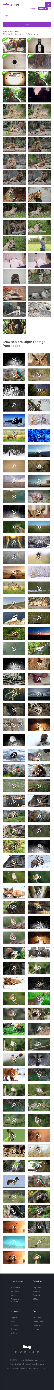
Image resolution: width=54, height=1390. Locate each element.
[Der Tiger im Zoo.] (14, 45)
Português (15, 1325)
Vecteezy (15, 1291)
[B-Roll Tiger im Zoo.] (39, 62)
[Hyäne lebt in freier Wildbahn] (14, 210)
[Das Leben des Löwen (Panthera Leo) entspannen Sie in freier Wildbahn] (39, 144)
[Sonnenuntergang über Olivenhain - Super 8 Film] (39, 95)
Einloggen (32, 9)
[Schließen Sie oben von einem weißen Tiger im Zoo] (14, 243)
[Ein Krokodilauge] (39, 309)
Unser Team (38, 1321)
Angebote (37, 1287)
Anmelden (42, 9)
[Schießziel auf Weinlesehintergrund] (39, 45)
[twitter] (20, 1352)
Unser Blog (37, 1325)
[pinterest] (25, 1352)
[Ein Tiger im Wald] (14, 194)
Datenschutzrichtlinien (37, 1368)
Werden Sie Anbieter (15, 1300)
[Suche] (48, 4)
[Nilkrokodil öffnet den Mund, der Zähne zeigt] (14, 293)
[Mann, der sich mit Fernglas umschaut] (39, 243)
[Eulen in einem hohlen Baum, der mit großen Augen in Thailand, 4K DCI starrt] (14, 326)
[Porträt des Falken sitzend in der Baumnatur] (39, 78)
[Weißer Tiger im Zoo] (39, 227)
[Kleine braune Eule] (14, 276)
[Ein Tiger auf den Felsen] (14, 309)
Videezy (14, 1295)
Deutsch (14, 1329)
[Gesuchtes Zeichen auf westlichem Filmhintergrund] (14, 78)
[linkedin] (38, 1352)
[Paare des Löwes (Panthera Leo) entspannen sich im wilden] (14, 111)
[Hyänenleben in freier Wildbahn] (39, 210)
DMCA (36, 1299)
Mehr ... (14, 1333)
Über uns (37, 1318)
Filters (27, 25)
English (14, 1318)
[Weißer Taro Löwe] (39, 276)
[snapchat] (33, 1352)
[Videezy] (7, 4)
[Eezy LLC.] (27, 1347)
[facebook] (16, 1352)
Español (14, 1321)
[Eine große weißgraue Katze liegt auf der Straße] (39, 293)
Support (36, 1295)
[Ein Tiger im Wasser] (39, 194)
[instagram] (29, 1352)
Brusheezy (15, 1287)
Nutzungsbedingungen (16, 1368)
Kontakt (36, 1329)
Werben (36, 1291)
